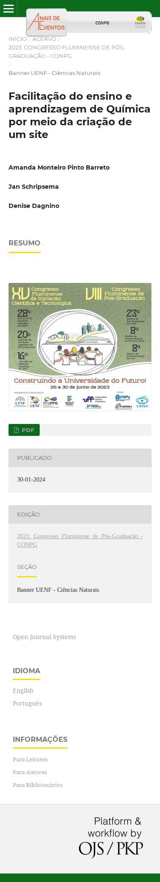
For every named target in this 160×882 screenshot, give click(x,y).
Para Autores (30, 772)
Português (27, 703)
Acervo (44, 38)
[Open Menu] (8, 8)
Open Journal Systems (44, 637)
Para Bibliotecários (38, 785)
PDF (27, 430)
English (23, 690)
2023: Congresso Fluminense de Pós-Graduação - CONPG (67, 51)
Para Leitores (30, 759)
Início (18, 38)
